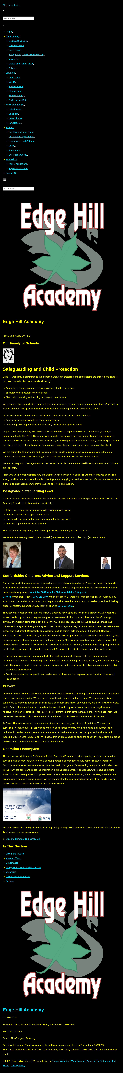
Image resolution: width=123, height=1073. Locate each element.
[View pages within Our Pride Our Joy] (27, 155)
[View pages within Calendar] (18, 114)
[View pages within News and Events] (24, 105)
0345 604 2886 (65, 606)
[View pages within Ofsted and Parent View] (33, 64)
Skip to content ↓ (11, 5)
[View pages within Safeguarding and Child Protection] (44, 55)
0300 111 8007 (40, 596)
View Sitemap (78, 1061)
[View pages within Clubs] (15, 146)
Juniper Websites (60, 1061)
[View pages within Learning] (15, 73)
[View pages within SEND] (15, 82)
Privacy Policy (18, 1065)
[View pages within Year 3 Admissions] (27, 164)
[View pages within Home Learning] (24, 96)
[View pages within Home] (12, 32)
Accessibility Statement (98, 1061)
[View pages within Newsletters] (21, 123)
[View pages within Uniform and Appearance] (34, 137)
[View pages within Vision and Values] (27, 41)
